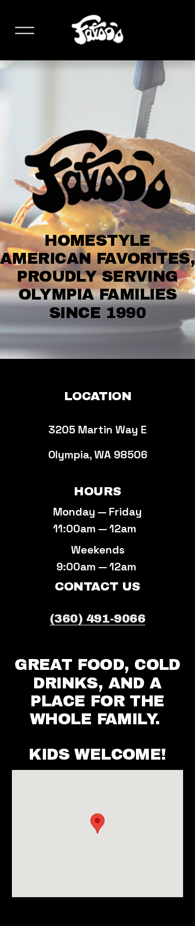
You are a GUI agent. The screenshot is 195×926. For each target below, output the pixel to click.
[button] (97, 823)
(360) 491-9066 (98, 618)
